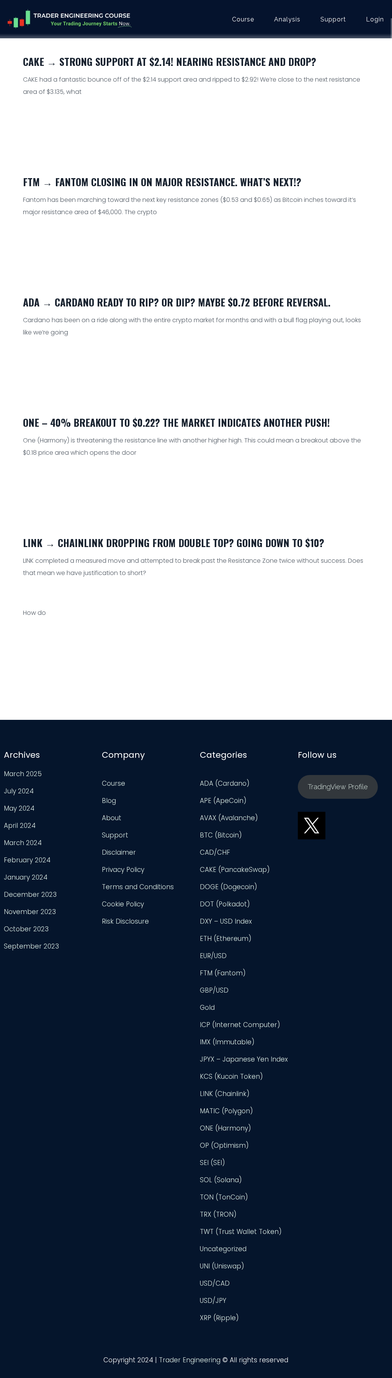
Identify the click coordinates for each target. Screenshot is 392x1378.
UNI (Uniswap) (222, 1266)
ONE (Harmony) (225, 1128)
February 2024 (27, 860)
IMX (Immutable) (227, 1042)
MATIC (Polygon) (226, 1111)
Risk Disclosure (125, 921)
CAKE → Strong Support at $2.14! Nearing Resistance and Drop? (169, 61)
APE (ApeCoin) (223, 800)
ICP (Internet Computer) (240, 1024)
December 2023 (30, 894)
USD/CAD (215, 1283)
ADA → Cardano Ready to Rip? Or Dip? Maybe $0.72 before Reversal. (176, 302)
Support (333, 19)
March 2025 (23, 773)
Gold (207, 1007)
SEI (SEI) (212, 1162)
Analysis (287, 19)
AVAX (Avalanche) (229, 818)
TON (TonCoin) (224, 1197)
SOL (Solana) (221, 1180)
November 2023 (30, 911)
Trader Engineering (189, 1360)
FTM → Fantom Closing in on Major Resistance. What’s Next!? (162, 181)
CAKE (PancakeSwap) (235, 869)
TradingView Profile (338, 787)
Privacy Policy (123, 869)
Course (243, 19)
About (111, 818)
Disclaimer (119, 852)
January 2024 (25, 877)
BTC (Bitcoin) (221, 835)
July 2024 (19, 791)
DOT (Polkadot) (225, 904)
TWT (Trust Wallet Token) (241, 1231)
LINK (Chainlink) (225, 1093)
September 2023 (31, 946)
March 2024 (23, 842)
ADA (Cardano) (225, 783)
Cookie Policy (123, 904)
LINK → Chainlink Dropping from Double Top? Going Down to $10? (173, 542)
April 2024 (20, 825)
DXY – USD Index (226, 921)
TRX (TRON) (218, 1214)
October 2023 (26, 929)
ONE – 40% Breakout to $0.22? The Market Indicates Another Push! (176, 422)
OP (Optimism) (224, 1145)
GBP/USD (214, 990)
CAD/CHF (215, 852)
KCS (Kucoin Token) (231, 1076)
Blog (109, 800)
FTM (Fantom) (223, 973)
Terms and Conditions (138, 886)
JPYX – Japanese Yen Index (244, 1059)
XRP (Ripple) (219, 1317)
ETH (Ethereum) (226, 938)
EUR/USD (213, 955)
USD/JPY (213, 1300)
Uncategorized (223, 1248)
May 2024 (19, 808)
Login (375, 19)
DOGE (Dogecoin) (228, 886)
